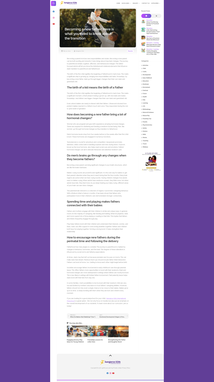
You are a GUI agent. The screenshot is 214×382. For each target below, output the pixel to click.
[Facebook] (53, 11)
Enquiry (135, 3)
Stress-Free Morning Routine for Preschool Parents (152, 23)
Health (145, 96)
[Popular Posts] (156, 16)
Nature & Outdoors (148, 112)
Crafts (144, 71)
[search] (53, 3)
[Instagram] (53, 18)
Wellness (145, 147)
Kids (144, 99)
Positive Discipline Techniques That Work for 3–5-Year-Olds (152, 52)
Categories (154, 3)
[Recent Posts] (146, 16)
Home (118, 3)
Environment (146, 87)
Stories (145, 137)
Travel (144, 143)
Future (145, 93)
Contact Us (145, 3)
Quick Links (125, 3)
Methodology (147, 109)
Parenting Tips (147, 118)
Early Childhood (147, 78)
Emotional (146, 84)
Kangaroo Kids (80, 51)
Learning (156, 42)
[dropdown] (130, 3)
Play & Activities (147, 125)
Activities (145, 65)
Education (149, 20)
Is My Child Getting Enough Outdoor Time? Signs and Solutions (153, 31)
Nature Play (146, 115)
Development (147, 74)
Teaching (145, 140)
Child (144, 68)
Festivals (145, 90)
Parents (130, 51)
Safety (145, 128)
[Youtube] (53, 24)
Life (144, 106)
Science (145, 131)
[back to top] (110, 356)
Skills (144, 134)
